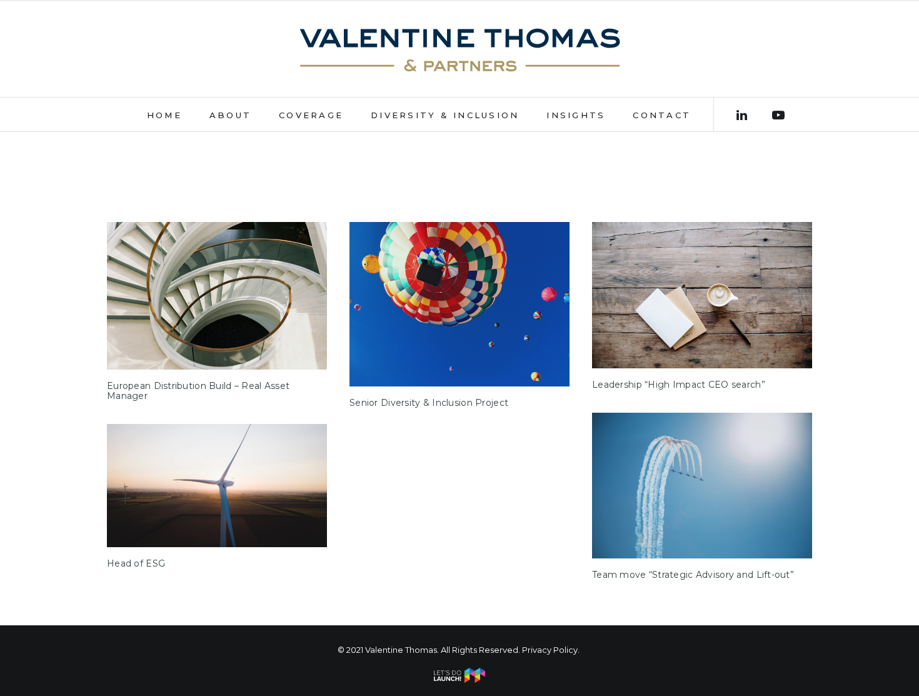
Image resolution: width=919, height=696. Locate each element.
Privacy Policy (550, 650)
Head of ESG (136, 563)
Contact (662, 115)
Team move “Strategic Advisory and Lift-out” (693, 574)
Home (164, 115)
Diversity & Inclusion (445, 115)
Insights (575, 115)
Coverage (311, 115)
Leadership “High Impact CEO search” (678, 384)
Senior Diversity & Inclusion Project (428, 402)
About (230, 115)
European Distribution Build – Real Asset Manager (198, 391)
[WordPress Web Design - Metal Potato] (459, 680)
